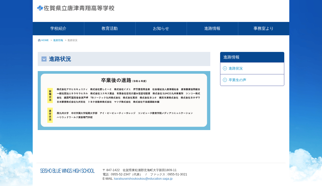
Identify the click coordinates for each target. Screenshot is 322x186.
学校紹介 (58, 28)
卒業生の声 (237, 80)
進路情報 (212, 28)
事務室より (264, 28)
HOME (45, 40)
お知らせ (161, 28)
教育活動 (110, 28)
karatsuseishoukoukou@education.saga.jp (143, 178)
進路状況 (236, 68)
